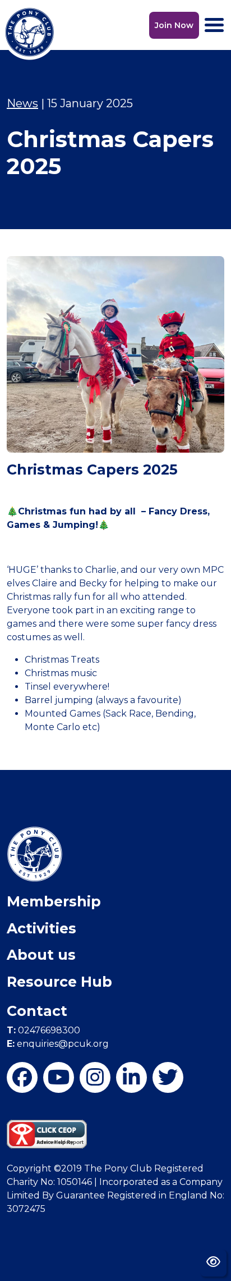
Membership (54, 901)
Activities (41, 928)
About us (41, 954)
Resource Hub (59, 981)
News (22, 103)
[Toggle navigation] (214, 25)
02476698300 (43, 1030)
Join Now (174, 25)
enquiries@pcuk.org (58, 1043)
